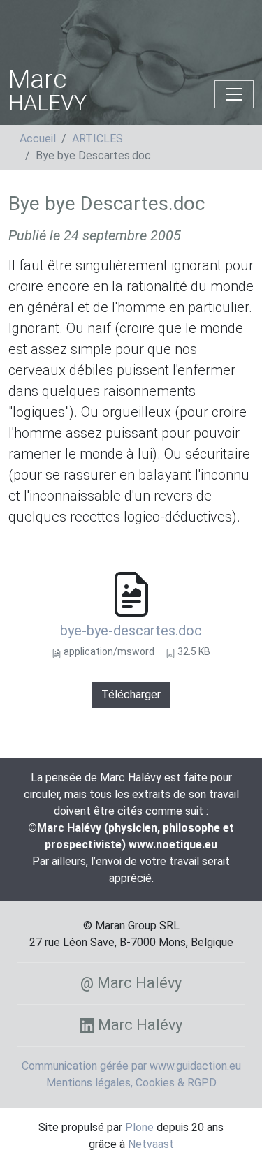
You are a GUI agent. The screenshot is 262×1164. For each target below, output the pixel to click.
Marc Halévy (138, 1024)
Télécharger (131, 694)
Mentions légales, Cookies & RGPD (131, 1082)
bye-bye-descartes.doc (131, 630)
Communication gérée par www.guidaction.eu (131, 1066)
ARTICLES (97, 138)
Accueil (38, 138)
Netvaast (151, 1144)
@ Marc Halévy (131, 983)
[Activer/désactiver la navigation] (234, 94)
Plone (139, 1127)
